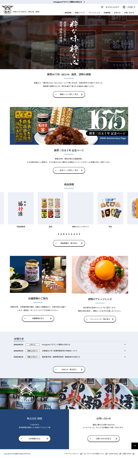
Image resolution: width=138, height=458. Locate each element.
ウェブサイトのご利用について (94, 453)
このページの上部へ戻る (134, 446)
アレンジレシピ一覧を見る (100, 319)
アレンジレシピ (94, 12)
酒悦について (80, 12)
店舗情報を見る (38, 318)
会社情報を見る (34, 438)
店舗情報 (107, 12)
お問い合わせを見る (103, 438)
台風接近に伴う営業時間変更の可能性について (59, 350)
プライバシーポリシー (72, 453)
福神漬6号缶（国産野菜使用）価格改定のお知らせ (61, 357)
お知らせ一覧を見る (69, 369)
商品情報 (68, 12)
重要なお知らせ (32, 351)
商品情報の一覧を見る (69, 243)
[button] (58, 234)
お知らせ (117, 12)
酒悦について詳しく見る (69, 94)
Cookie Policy (114, 453)
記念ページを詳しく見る (69, 170)
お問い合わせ (129, 12)
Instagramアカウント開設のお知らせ (67, 2)
